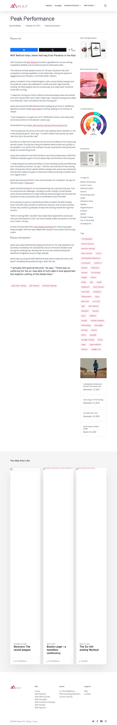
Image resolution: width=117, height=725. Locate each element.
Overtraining (85, 325)
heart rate (85, 292)
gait (91, 282)
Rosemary (29, 183)
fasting (39, 245)
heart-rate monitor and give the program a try (47, 125)
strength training (87, 340)
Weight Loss (96, 349)
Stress (100, 340)
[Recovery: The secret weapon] (25, 566)
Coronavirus (85, 263)
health (99, 282)
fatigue (84, 277)
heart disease (98, 287)
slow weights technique (44, 227)
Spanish (83, 214)
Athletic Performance (88, 182)
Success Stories (66, 696)
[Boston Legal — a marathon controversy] (58, 566)
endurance (95, 268)
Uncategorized (85, 223)
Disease (84, 268)
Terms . (35, 721)
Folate (83, 282)
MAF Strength (41, 699)
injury (97, 296)
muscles (96, 311)
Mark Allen (36, 109)
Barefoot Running (87, 248)
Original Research (86, 207)
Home (37, 691)
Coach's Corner (86, 185)
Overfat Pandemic (97, 320)
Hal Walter (16, 25)
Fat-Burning (95, 272)
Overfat (84, 320)
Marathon (85, 311)
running (84, 330)
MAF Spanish (40, 707)
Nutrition (83, 204)
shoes (83, 335)
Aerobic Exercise (87, 244)
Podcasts (83, 211)
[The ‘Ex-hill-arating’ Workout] (91, 566)
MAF (83, 306)
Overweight (98, 325)
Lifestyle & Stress (86, 201)
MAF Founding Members (69, 694)
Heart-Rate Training (18, 286)
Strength (93, 335)
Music (83, 316)
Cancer (98, 253)
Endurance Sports (52, 25)
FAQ (86, 691)
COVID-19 (97, 263)
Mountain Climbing (49, 286)
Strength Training (86, 217)
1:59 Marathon (86, 239)
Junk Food (85, 301)
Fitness (93, 277)
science (94, 330)
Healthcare (85, 287)
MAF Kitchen (40, 705)
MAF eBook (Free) (42, 696)
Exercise (83, 191)
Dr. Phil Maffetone (21, 661)
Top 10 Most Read (87, 220)
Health (82, 198)
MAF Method (32, 62)
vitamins (84, 349)
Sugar (83, 344)
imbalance (97, 292)
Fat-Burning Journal (87, 195)
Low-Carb (96, 301)
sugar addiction (95, 344)
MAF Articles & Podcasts (45, 702)
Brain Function (86, 253)
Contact (87, 694)
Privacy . (29, 721)
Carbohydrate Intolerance (90, 258)
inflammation (86, 296)
